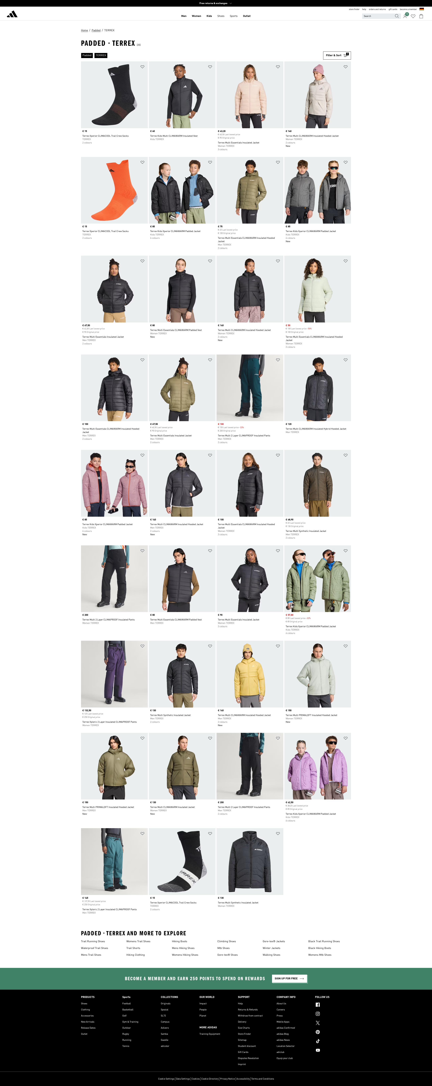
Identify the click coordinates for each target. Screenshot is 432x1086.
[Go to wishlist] (413, 16)
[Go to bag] (421, 16)
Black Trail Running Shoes (324, 941)
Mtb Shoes (223, 948)
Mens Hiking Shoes (183, 948)
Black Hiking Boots (319, 948)
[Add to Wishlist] (142, 67)
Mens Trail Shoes (91, 955)
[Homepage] (12, 14)
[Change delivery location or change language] (421, 9)
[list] (202, 55)
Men (183, 16)
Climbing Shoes (226, 941)
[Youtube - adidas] (333, 1050)
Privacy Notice (227, 1079)
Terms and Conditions (262, 1079)
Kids (209, 16)
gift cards (393, 9)
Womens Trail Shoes (138, 941)
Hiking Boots (179, 941)
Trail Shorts (133, 948)
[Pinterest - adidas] (333, 1032)
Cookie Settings (166, 1079)
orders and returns (377, 9)
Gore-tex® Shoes (227, 955)
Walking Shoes (271, 955)
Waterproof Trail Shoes (94, 948)
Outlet (247, 16)
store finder (354, 9)
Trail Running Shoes (93, 941)
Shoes (220, 16)
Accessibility (243, 1079)
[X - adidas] (333, 1023)
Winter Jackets (271, 948)
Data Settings (183, 1079)
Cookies (196, 1079)
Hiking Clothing (135, 955)
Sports (234, 16)
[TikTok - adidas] (333, 1041)
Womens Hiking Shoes (185, 955)
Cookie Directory (210, 1079)
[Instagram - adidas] (333, 1014)
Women (196, 16)
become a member (408, 9)
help (364, 9)
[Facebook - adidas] (333, 1005)
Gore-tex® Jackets (274, 941)
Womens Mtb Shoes (319, 955)
